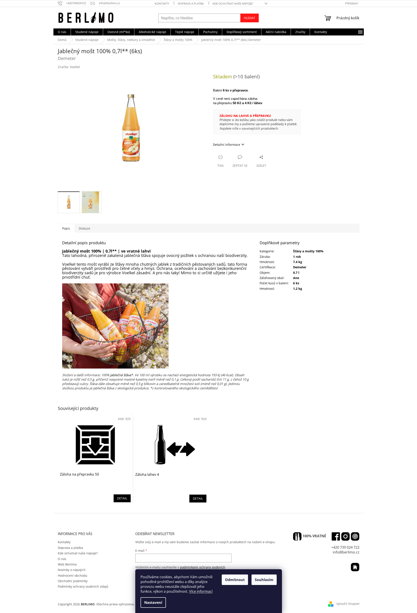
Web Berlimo (67, 564)
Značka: (69, 67)
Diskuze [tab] (84, 228)
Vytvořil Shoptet (347, 604)
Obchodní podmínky (73, 581)
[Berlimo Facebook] (335, 536)
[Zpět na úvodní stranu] (355, 567)
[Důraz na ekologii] (297, 536)
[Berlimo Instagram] (345, 536)
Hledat (249, 18)
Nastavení (153, 602)
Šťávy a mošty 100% (308, 251)
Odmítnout (235, 579)
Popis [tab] (66, 228)
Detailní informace (226, 144)
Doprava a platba (191, 3)
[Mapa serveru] (355, 536)
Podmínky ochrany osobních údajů (83, 586)
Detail (122, 498)
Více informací (201, 591)
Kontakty (162, 3)
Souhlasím (264, 579)
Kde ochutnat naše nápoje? (233, 3)
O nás (62, 559)
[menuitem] (62, 31)
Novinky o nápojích (72, 570)
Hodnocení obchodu (72, 575)
